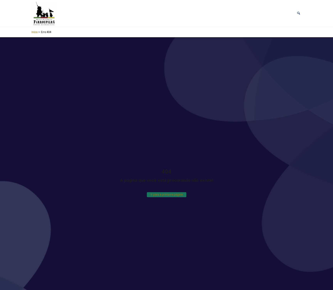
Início (35, 32)
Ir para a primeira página (167, 194)
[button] (298, 13)
